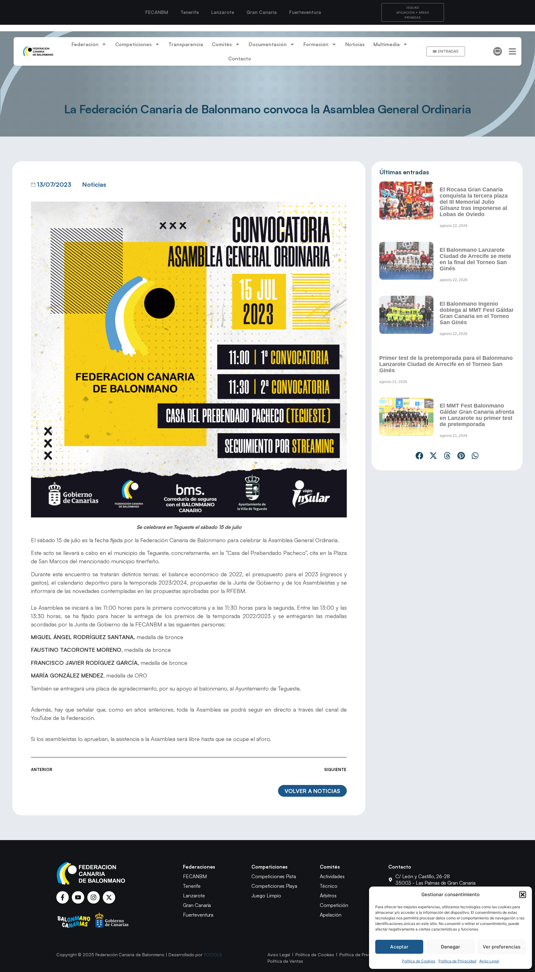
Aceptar (399, 947)
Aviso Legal (489, 961)
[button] (523, 894)
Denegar (450, 947)
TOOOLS (213, 954)
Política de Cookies (418, 961)
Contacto (239, 58)
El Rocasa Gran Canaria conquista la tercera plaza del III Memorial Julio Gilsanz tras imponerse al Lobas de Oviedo (474, 201)
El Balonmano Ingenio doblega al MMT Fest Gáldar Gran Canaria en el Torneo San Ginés (477, 313)
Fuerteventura (305, 12)
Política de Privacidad (457, 961)
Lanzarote (222, 12)
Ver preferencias (501, 947)
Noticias (355, 44)
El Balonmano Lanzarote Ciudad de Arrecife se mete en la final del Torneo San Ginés (475, 259)
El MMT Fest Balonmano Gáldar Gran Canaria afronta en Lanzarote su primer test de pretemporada (477, 415)
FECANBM (156, 12)
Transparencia (185, 44)
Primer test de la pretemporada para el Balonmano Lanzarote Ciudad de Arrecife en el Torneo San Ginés (446, 364)
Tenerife (190, 12)
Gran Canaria (261, 12)
